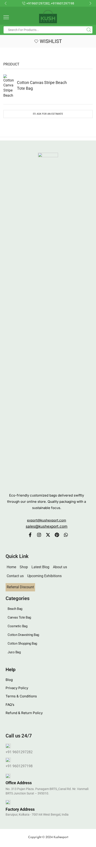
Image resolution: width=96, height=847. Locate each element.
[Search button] (88, 29)
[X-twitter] (48, 534)
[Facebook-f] (30, 534)
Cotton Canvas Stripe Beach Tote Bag (42, 85)
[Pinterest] (56, 534)
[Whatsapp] (65, 534)
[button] (5, 3)
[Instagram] (39, 534)
